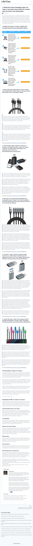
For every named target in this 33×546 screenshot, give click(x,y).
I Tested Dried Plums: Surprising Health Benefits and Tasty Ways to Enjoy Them (15, 495)
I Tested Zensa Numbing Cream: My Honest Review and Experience (13, 518)
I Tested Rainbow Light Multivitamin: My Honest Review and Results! (13, 499)
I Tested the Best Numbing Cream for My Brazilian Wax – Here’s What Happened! (15, 498)
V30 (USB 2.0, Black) (18, 92)
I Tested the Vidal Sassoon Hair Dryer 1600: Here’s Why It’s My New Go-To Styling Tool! (15, 530)
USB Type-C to (7, 198)
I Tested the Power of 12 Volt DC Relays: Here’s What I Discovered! (12, 516)
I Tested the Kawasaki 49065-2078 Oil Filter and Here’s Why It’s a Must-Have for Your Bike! (16, 526)
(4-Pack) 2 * (6, 254)
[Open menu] (31, 1)
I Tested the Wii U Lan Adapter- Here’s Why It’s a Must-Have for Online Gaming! (14, 514)
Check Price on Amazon (25, 37)
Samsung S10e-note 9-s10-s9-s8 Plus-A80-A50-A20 (17, 322)
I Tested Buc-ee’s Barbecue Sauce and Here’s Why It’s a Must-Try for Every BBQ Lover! (16, 528)
